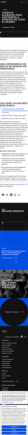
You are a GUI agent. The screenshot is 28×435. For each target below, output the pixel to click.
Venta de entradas (6, 345)
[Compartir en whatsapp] (15, 195)
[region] (14, 413)
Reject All (14, 430)
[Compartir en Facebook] (3, 195)
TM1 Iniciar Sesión (7, 381)
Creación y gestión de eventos (9, 343)
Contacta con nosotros (17, 184)
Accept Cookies (14, 426)
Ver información (7, 258)
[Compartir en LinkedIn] (11, 195)
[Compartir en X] (7, 195)
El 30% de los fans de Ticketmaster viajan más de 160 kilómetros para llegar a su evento (14, 110)
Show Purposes (14, 433)
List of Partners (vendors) (7, 402)
